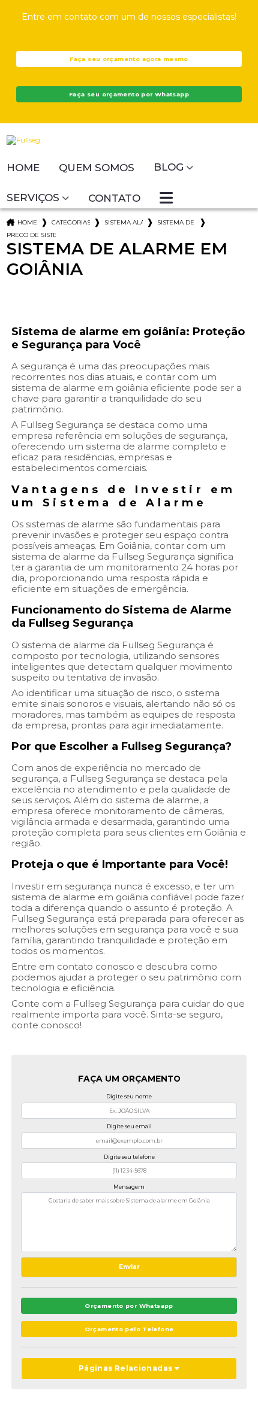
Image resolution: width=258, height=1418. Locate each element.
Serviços (33, 198)
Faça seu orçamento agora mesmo (129, 59)
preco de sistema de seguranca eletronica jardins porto (31, 235)
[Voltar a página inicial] (129, 140)
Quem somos (96, 167)
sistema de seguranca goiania (176, 222)
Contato (114, 198)
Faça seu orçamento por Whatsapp (129, 94)
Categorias (71, 222)
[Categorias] (166, 198)
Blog (169, 167)
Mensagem (129, 1186)
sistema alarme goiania (123, 222)
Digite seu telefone (129, 1156)
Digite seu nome (129, 1096)
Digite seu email (129, 1126)
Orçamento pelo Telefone (129, 1329)
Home (23, 167)
